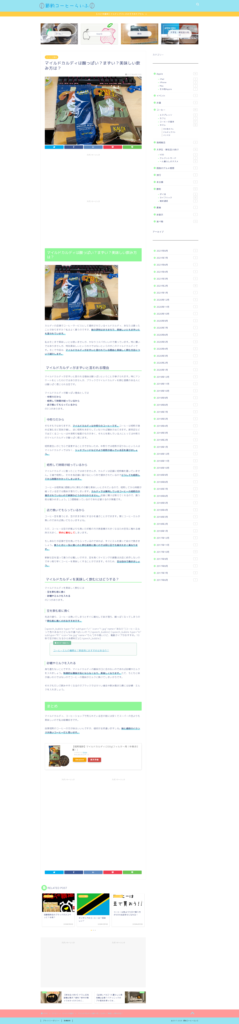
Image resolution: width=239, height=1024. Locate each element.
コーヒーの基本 (51, 57)
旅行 (176, 175)
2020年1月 (176, 369)
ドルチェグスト (169, 132)
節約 (176, 189)
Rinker (85, 752)
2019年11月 (176, 383)
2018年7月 (176, 488)
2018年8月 (176, 482)
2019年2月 (176, 439)
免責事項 (67, 1021)
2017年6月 (176, 580)
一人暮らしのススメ (178, 161)
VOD (178, 154)
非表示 (176, 214)
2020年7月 (176, 327)
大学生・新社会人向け (176, 149)
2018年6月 (176, 496)
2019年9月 (176, 397)
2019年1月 (176, 447)
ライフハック (178, 197)
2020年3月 (176, 355)
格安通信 (178, 201)
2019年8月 (176, 404)
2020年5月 (176, 341)
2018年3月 (176, 516)
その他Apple (178, 89)
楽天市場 (94, 759)
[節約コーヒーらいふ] (67, 8)
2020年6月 (176, 334)
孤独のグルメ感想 (176, 168)
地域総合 (176, 142)
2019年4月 (176, 425)
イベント (176, 95)
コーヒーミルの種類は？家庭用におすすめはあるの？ (81, 650)
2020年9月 (176, 320)
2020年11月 (176, 306)
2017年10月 (176, 551)
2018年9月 (176, 475)
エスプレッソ (178, 115)
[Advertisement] (93, 176)
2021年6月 (176, 264)
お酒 (176, 102)
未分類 (176, 182)
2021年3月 (176, 278)
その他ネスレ (168, 129)
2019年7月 (176, 412)
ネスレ (178, 125)
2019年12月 (176, 376)
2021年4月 (176, 271)
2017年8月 (176, 566)
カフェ (178, 118)
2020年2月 (176, 362)
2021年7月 (176, 257)
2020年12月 (176, 299)
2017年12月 (176, 538)
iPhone (178, 82)
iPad (178, 79)
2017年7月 (176, 573)
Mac (178, 85)
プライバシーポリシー (51, 1021)
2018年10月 (176, 467)
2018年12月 (176, 453)
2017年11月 (176, 545)
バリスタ (166, 135)
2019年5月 (176, 418)
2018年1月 (176, 531)
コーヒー (176, 109)
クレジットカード (178, 158)
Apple (176, 73)
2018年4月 (176, 510)
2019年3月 (176, 432)
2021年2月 (176, 285)
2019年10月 (176, 390)
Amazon (79, 759)
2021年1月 (176, 292)
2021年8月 (176, 250)
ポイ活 (178, 194)
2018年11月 (176, 461)
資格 (176, 207)
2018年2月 (176, 524)
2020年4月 (176, 348)
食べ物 (176, 221)
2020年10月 (176, 313)
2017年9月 (176, 559)
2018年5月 (176, 502)
